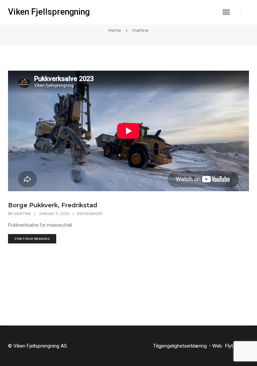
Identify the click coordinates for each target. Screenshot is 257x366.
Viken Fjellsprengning (49, 12)
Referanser (89, 213)
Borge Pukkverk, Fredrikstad (52, 205)
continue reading (32, 238)
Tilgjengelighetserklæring (180, 346)
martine (22, 213)
